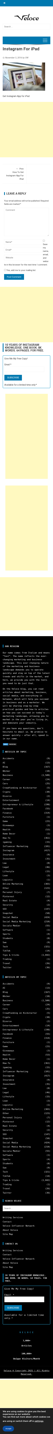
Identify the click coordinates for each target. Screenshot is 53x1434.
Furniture (8, 817)
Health (6, 829)
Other (6, 888)
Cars (5, 783)
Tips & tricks (11, 955)
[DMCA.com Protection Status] (10, 744)
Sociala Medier (11, 925)
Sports (6, 934)
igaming (7, 842)
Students (8, 938)
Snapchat (8, 913)
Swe (5, 942)
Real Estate (10, 900)
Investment (9, 859)
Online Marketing (13, 884)
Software (8, 930)
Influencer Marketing (15, 846)
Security (8, 905)
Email (7, 364)
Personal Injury (12, 892)
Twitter (7, 967)
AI (4, 762)
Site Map (8, 1234)
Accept (8, 1428)
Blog (5, 767)
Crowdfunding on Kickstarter (20, 788)
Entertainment (11, 800)
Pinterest (8, 896)
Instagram (8, 850)
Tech (5, 946)
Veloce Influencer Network (18, 1226)
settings (39, 1421)
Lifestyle (8, 871)
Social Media (10, 917)
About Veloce (10, 1230)
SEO (5, 909)
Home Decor (9, 833)
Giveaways (8, 825)
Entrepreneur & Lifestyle (18, 804)
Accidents (8, 758)
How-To (6, 838)
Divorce (7, 796)
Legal (6, 867)
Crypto (6, 792)
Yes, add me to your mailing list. (21, 270)
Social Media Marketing (17, 921)
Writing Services (13, 1217)
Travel (6, 963)
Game (5, 821)
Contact (7, 1221)
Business (8, 775)
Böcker (6, 771)
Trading (7, 959)
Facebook (8, 808)
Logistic (8, 879)
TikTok (6, 950)
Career (6, 779)
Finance (7, 813)
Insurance (8, 854)
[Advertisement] (26, 129)
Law (5, 863)
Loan (5, 875)
